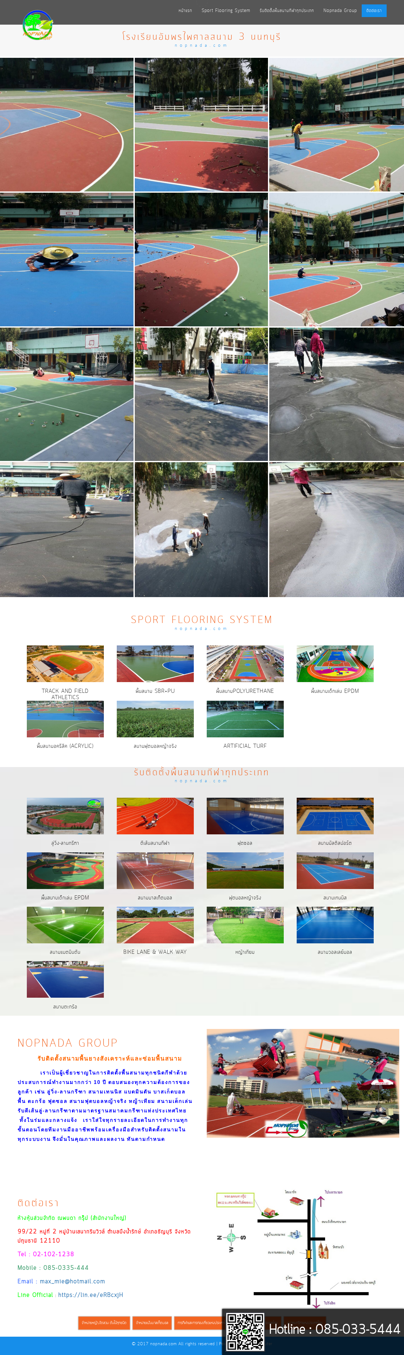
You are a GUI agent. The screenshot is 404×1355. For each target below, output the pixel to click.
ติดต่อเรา (374, 11)
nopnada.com (163, 1344)
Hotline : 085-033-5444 (335, 1330)
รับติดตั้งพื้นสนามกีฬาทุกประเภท (287, 11)
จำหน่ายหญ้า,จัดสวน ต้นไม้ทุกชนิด (104, 1323)
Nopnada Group (340, 11)
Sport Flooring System (226, 11)
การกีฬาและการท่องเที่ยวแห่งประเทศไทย (203, 1323)
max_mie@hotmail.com (72, 1282)
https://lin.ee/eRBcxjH (90, 1295)
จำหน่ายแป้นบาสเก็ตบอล (152, 1323)
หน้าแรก (185, 11)
